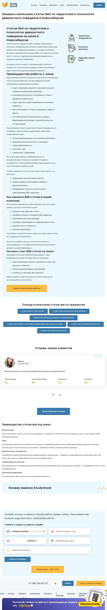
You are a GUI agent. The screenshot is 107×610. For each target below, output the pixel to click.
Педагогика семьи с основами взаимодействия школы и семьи (34, 324)
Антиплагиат (72, 5)
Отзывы (43, 5)
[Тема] (22, 550)
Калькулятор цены (90, 604)
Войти (99, 5)
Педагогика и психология (33, 311)
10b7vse (24, 605)
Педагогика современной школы (85, 324)
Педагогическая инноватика (53, 331)
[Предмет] (63, 531)
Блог (62, 5)
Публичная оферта (83, 594)
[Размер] (16, 541)
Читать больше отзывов (53, 411)
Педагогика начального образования (69, 311)
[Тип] (32, 541)
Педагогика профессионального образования (54, 318)
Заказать (53, 5)
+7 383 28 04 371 (38, 583)
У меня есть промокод (17, 559)
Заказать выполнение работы (26, 288)
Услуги (34, 5)
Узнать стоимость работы (91, 583)
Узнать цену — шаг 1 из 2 (48, 569)
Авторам (71, 593)
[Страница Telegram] (55, 583)
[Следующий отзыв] (59, 394)
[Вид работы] (25, 531)
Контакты (85, 5)
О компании (60, 594)
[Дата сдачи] (66, 541)
